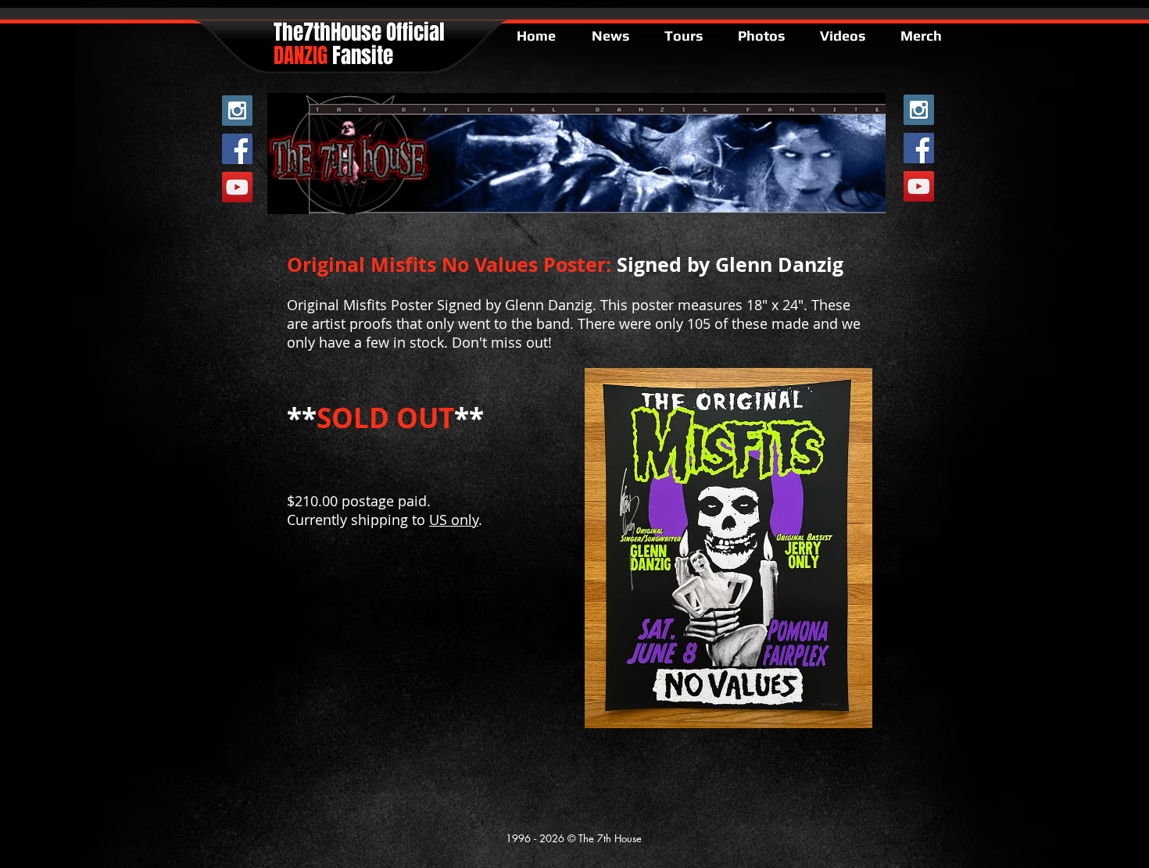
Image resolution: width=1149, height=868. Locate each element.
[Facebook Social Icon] (237, 149)
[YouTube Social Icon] (237, 187)
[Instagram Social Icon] (237, 110)
